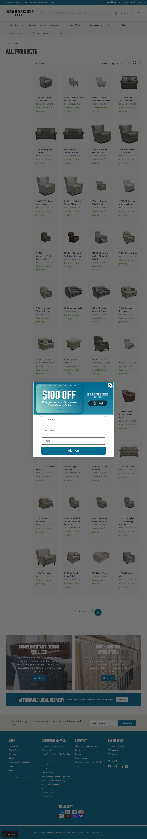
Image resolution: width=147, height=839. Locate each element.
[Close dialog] (110, 385)
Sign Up (73, 450)
